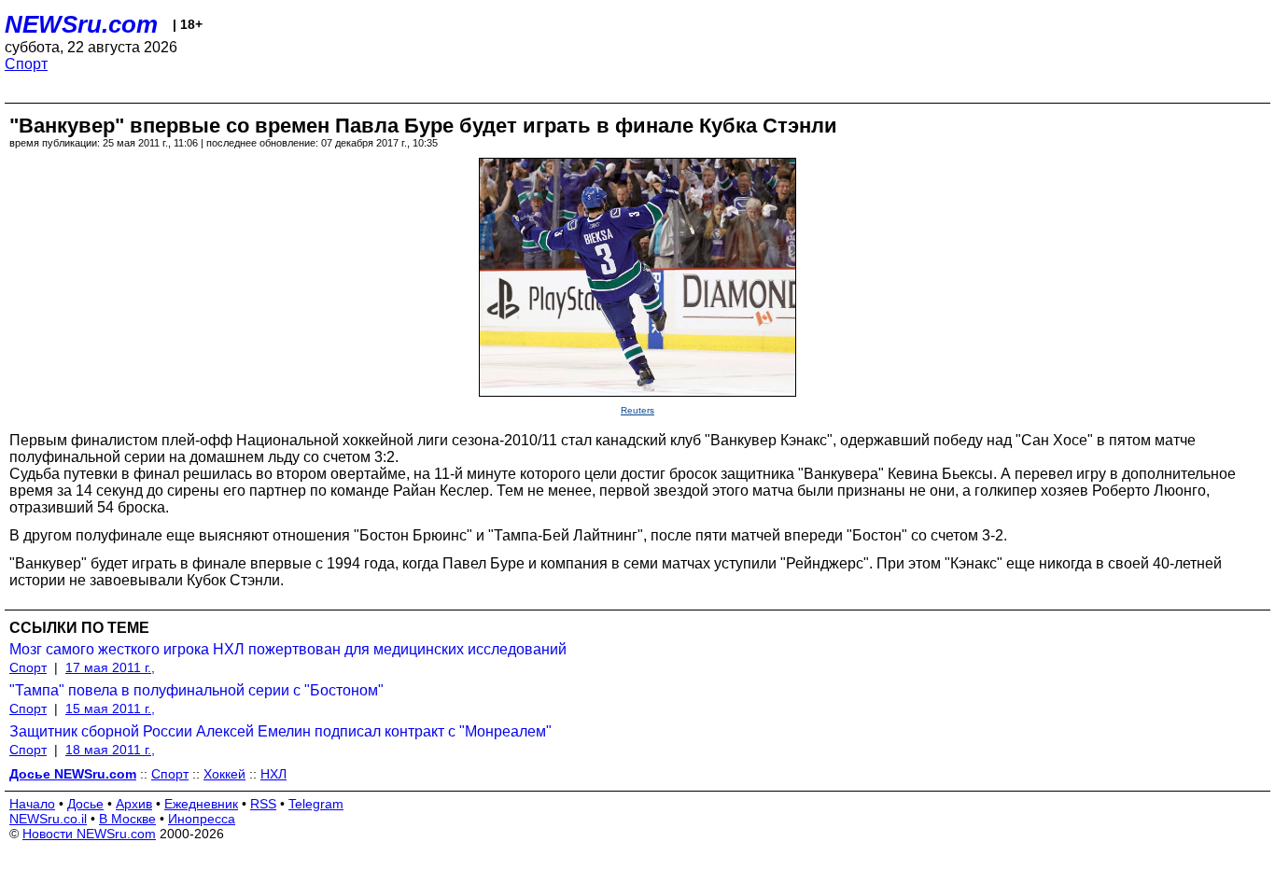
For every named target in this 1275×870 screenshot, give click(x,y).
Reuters (637, 410)
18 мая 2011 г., (110, 749)
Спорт (26, 64)
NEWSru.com (81, 24)
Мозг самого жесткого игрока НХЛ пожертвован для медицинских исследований (288, 649)
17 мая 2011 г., (110, 667)
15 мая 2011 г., (110, 708)
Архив (134, 803)
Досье (85, 803)
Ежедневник (201, 803)
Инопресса (201, 818)
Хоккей (224, 773)
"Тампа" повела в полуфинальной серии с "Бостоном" (196, 690)
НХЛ (273, 773)
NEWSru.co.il (48, 818)
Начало (32, 803)
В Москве (127, 818)
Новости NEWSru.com (89, 833)
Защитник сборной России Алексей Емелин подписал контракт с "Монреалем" (280, 731)
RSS (263, 803)
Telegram (315, 803)
